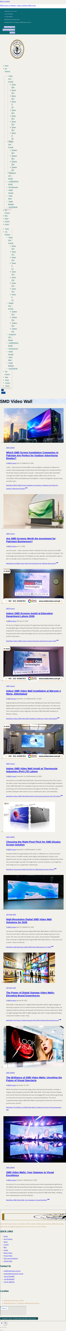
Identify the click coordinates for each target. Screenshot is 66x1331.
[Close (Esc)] (6, 1327)
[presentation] (34, 426)
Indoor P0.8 (14, 86)
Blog (6, 216)
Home (6, 65)
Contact (7, 221)
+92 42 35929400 (9, 1276)
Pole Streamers (13, 187)
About (6, 218)
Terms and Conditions (11, 1258)
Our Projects (7, 373)
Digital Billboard (11, 203)
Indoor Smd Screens (10, 78)
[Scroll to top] (1, 1323)
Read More (31, 563)
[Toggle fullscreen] (2, 1327)
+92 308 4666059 (9, 1279)
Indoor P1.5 (14, 97)
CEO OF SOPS (8, 1261)
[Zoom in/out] (0, 1327)
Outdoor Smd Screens (10, 144)
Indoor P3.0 (14, 129)
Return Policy (8, 1253)
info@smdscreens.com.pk (12, 1271)
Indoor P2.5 (14, 123)
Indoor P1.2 (14, 92)
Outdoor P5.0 (14, 157)
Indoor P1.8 (14, 112)
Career (7, 224)
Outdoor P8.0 (14, 163)
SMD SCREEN (10, 448)
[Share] (4, 1327)
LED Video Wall (11, 915)
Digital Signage (10, 191)
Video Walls (10, 197)
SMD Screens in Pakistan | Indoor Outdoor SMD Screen (18, 5)
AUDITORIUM (13, 207)
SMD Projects (10, 534)
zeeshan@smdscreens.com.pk (13, 1274)
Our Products (7, 233)
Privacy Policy (8, 1256)
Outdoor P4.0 (14, 151)
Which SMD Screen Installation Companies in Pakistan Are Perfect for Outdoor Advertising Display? (32, 455)
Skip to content (5, 1)
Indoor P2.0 (14, 117)
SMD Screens (12, 463)
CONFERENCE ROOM (13, 183)
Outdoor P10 (14, 169)
